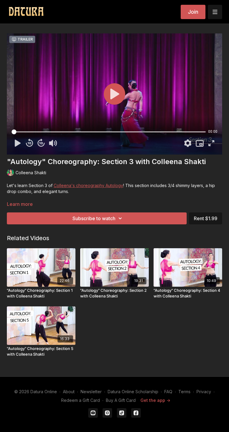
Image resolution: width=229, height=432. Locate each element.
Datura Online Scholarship (133, 391)
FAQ (168, 391)
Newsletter (91, 391)
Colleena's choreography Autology (88, 185)
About (69, 391)
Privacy (203, 391)
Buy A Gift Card (121, 400)
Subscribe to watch (93, 218)
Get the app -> (155, 400)
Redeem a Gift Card (80, 400)
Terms (184, 391)
